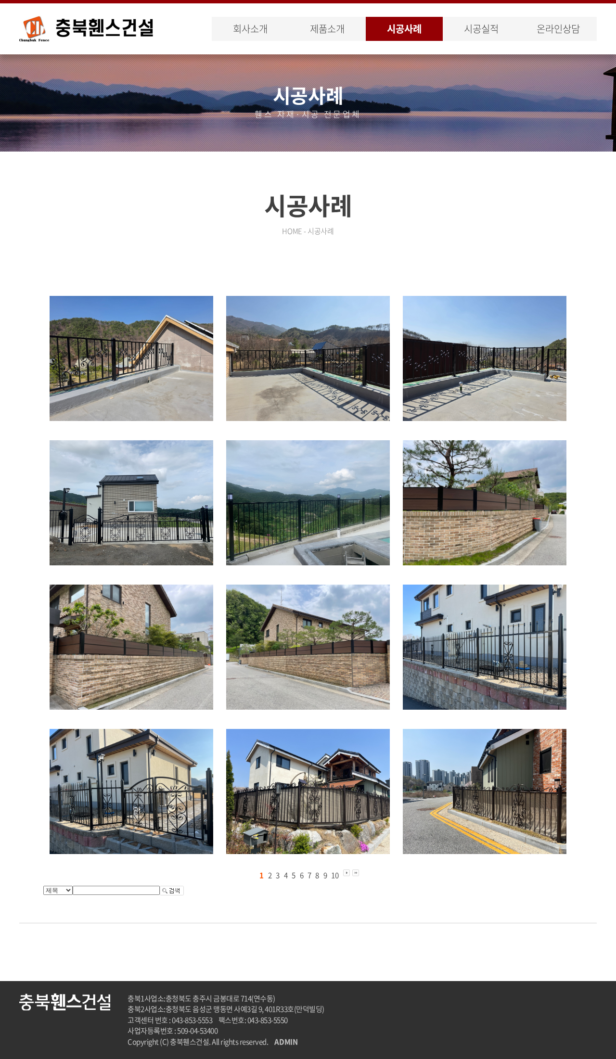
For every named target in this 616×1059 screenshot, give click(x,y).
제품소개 (327, 29)
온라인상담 (558, 29)
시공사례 (404, 29)
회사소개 (250, 29)
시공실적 (481, 29)
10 (335, 875)
